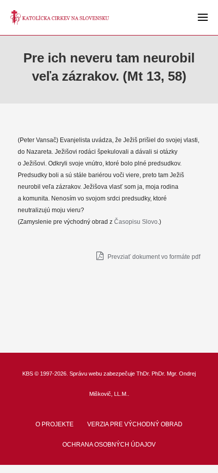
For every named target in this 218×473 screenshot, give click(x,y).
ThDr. (143, 373)
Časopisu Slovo (136, 221)
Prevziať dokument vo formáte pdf (153, 256)
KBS (27, 373)
